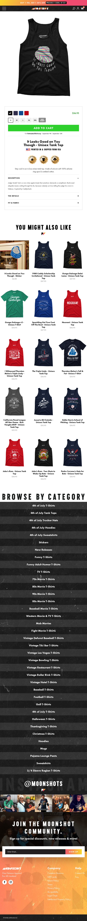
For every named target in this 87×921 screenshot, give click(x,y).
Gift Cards (52, 876)
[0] (82, 8)
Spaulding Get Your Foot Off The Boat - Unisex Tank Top (43, 326)
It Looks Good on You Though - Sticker (14, 276)
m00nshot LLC (13, 918)
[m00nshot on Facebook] (4, 881)
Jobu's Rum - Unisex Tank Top (14, 474)
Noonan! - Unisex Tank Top (72, 325)
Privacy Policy (53, 888)
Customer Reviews (55, 873)
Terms (49, 884)
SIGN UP (73, 851)
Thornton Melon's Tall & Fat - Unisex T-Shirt (72, 374)
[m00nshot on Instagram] (8, 803)
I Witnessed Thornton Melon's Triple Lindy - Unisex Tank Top (14, 375)
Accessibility (52, 891)
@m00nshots (43, 783)
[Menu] (4, 8)
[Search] (73, 8)
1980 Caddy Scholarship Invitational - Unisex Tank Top (43, 277)
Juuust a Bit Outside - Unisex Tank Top (43, 422)
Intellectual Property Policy (59, 899)
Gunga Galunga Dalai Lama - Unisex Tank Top (72, 276)
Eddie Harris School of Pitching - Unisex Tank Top (72, 422)
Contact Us (80, 873)
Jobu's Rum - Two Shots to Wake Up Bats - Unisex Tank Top (43, 475)
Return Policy (53, 880)
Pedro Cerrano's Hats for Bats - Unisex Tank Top (72, 474)
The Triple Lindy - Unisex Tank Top (43, 374)
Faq (77, 876)
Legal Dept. (52, 895)
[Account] (78, 10)
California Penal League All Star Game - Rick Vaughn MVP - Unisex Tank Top (14, 425)
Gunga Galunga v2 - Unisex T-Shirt (14, 325)
